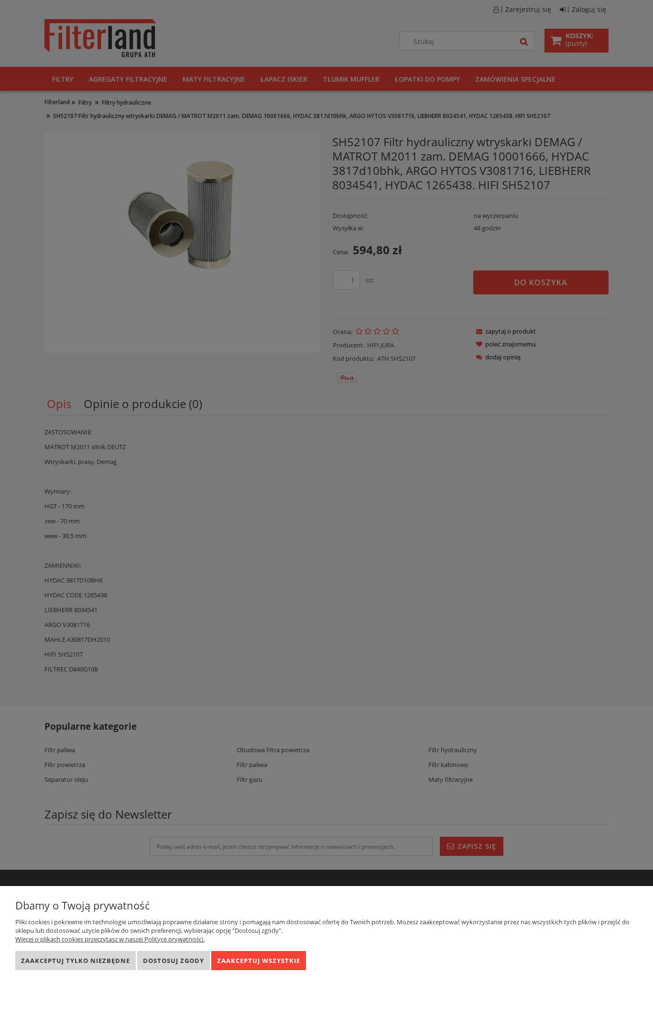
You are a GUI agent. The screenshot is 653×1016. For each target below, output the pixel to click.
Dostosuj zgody (173, 960)
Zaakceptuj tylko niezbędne (75, 960)
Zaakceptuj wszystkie (258, 960)
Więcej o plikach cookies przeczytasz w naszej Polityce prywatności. (110, 939)
